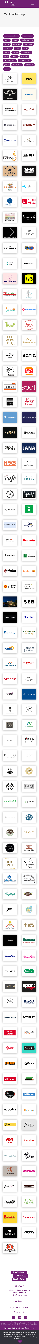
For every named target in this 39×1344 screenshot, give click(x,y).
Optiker (14, 56)
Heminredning (27, 36)
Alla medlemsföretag (11, 36)
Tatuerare (24, 56)
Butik (25, 48)
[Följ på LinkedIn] (25, 1317)
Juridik (6, 65)
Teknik (15, 40)
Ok (20, 1341)
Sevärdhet (7, 48)
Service (6, 69)
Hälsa (17, 48)
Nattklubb (16, 44)
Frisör (6, 52)
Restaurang (28, 44)
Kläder (6, 40)
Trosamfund (17, 65)
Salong (15, 52)
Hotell (6, 44)
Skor (6, 56)
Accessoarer (26, 52)
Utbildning (29, 65)
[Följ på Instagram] (19, 1317)
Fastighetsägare (9, 61)
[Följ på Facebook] (13, 1317)
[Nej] (37, 1337)
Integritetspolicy (19, 1301)
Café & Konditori (27, 40)
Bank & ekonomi (25, 61)
